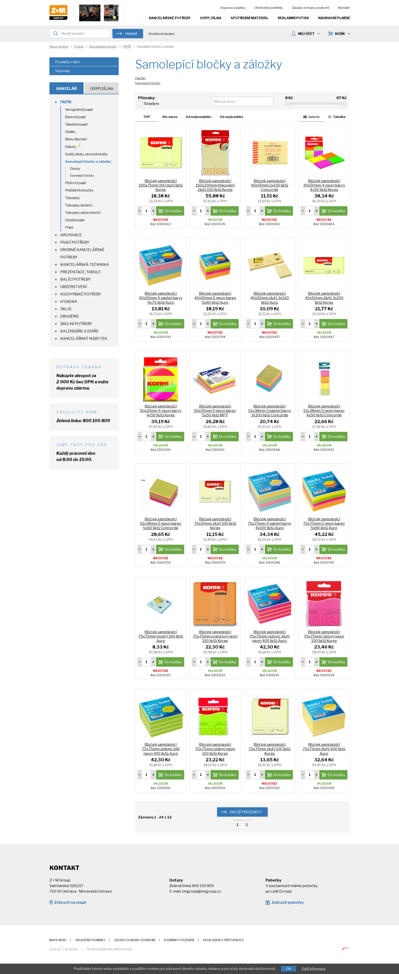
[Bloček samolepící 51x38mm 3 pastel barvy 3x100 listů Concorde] (270, 378)
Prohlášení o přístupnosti (223, 940)
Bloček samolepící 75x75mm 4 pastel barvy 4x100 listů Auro (269, 523)
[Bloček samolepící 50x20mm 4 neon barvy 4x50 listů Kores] (161, 378)
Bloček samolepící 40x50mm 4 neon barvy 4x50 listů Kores (324, 185)
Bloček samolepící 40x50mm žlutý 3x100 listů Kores (324, 297)
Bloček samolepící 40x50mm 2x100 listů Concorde (269, 185)
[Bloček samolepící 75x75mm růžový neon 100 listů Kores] (324, 604)
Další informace (314, 969)
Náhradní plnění (334, 18)
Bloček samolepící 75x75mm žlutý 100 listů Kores (269, 749)
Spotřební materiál (250, 18)
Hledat (131, 33)
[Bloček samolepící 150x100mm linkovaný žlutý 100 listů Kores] (215, 153)
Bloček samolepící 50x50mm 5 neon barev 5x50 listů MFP (215, 410)
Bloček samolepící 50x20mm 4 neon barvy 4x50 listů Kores (160, 410)
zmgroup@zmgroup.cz (201, 891)
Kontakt (344, 7)
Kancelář (66, 88)
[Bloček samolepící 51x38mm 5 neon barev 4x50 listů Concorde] (324, 378)
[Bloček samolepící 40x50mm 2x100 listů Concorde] (270, 153)
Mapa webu (57, 940)
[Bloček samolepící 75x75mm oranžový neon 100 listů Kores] (215, 604)
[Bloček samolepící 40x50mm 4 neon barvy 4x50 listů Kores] (324, 153)
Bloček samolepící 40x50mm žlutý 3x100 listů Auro (269, 297)
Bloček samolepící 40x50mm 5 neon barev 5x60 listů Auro (215, 297)
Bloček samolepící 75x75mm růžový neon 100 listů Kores (324, 636)
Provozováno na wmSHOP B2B (109, 949)
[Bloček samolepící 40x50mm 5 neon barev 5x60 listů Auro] (215, 265)
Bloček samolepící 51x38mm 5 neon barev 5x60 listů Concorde (160, 523)
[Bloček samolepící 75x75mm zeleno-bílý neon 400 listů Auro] (161, 716)
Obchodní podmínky (268, 7)
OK (288, 969)
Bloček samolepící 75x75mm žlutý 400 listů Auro (324, 749)
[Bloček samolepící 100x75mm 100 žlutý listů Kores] (161, 153)
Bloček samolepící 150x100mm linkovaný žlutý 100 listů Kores (215, 185)
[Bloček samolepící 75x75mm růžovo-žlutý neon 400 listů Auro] (270, 604)
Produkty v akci (67, 62)
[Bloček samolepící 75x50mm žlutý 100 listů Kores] (215, 491)
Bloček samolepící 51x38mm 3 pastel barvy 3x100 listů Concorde (269, 410)
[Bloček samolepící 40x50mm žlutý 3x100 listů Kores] (324, 265)
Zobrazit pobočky (287, 902)
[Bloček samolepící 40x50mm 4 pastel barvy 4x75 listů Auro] (161, 265)
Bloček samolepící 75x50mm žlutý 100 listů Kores (215, 523)
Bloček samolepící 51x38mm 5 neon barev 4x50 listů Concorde (324, 410)
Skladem (151, 103)
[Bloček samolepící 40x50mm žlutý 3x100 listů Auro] (270, 265)
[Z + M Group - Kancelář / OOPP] (58, 18)
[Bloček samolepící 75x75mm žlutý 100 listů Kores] (270, 716)
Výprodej (62, 71)
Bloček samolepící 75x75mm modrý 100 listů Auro (160, 636)
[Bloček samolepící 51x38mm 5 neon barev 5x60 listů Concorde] (161, 491)
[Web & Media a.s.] (346, 949)
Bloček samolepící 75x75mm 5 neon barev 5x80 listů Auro (324, 523)
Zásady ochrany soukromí (310, 7)
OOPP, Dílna (210, 18)
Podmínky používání (179, 940)
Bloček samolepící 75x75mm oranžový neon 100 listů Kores (215, 636)
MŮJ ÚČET (306, 34)
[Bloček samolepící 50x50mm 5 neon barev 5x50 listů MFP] (215, 378)
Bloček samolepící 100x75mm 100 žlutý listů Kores (161, 185)
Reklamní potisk (293, 18)
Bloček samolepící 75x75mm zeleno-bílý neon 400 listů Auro (161, 749)
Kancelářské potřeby (170, 18)
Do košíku (173, 211)
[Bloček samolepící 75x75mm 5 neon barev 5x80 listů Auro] (324, 491)
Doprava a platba (233, 7)
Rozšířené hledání (161, 34)
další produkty (246, 812)
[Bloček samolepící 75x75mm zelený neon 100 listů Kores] (215, 716)
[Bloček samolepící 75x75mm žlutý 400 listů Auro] (324, 716)
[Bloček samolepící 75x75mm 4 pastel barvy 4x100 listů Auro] (270, 491)
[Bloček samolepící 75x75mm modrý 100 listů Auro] (161, 604)
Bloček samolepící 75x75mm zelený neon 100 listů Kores (215, 749)
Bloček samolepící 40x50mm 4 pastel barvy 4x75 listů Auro (160, 297)
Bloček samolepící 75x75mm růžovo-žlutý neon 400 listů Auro (269, 636)
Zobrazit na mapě (70, 902)
